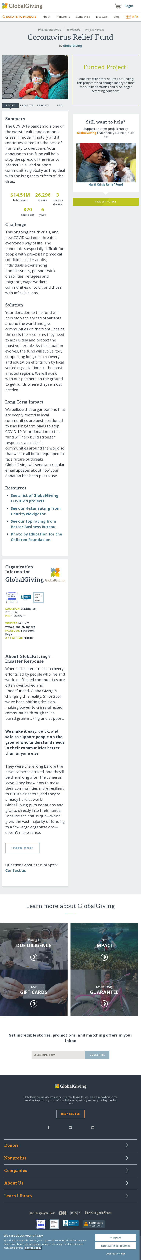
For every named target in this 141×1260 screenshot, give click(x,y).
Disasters (102, 16)
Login (129, 6)
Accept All (116, 1237)
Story (10, 105)
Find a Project (106, 201)
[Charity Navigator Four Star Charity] (43, 1224)
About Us (14, 1183)
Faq (60, 105)
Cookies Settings (115, 1253)
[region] (70, 1245)
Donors (11, 1145)
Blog (117, 16)
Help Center (70, 1114)
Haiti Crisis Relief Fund (106, 184)
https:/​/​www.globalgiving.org (20, 625)
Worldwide (73, 29)
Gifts (135, 16)
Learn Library (18, 1196)
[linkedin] (92, 1127)
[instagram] (70, 1127)
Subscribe (97, 1054)
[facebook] (48, 1127)
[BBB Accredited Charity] (73, 1224)
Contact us (15, 870)
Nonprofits (63, 16)
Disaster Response (49, 29)
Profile (28, 637)
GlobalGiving (72, 46)
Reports (43, 105)
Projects (27, 105)
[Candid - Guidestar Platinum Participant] (56, 1224)
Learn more (22, 848)
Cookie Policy (33, 1247)
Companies (83, 16)
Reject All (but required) (115, 1245)
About (46, 16)
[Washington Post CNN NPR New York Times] (70, 1214)
